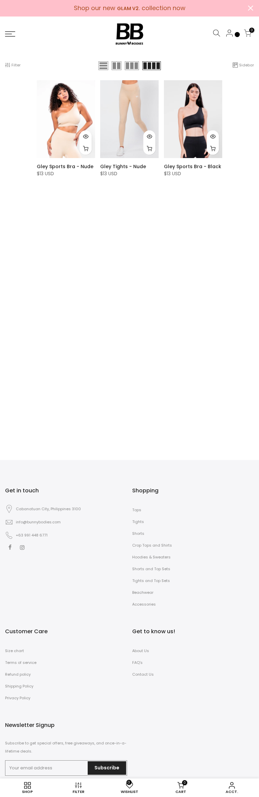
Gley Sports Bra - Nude (65, 166)
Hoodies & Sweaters (151, 557)
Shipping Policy (19, 686)
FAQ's (137, 662)
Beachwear (142, 592)
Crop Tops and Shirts (152, 545)
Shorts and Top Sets (151, 569)
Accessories (144, 604)
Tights (138, 521)
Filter (16, 65)
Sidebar (246, 65)
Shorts (138, 533)
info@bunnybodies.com (38, 522)
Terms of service (20, 662)
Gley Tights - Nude (123, 166)
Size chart (14, 650)
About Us (140, 650)
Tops (136, 510)
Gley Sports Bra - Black (192, 166)
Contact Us (143, 674)
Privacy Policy (17, 698)
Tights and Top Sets (151, 580)
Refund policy (18, 674)
